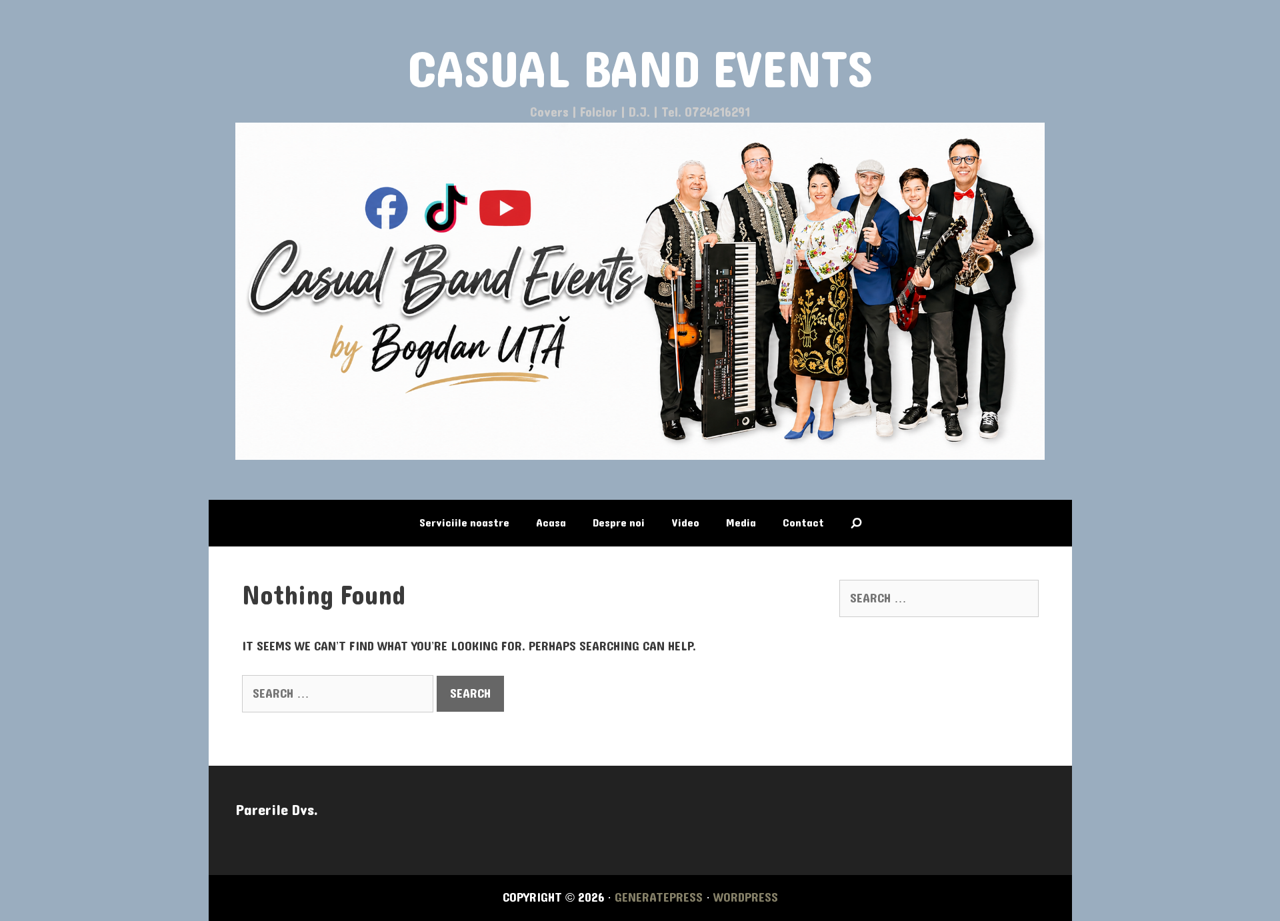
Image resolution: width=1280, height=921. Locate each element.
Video (685, 522)
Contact (803, 522)
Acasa (551, 522)
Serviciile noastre (464, 522)
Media (741, 522)
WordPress (745, 897)
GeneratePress (659, 897)
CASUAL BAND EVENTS (640, 71)
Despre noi (619, 522)
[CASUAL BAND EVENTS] (640, 290)
